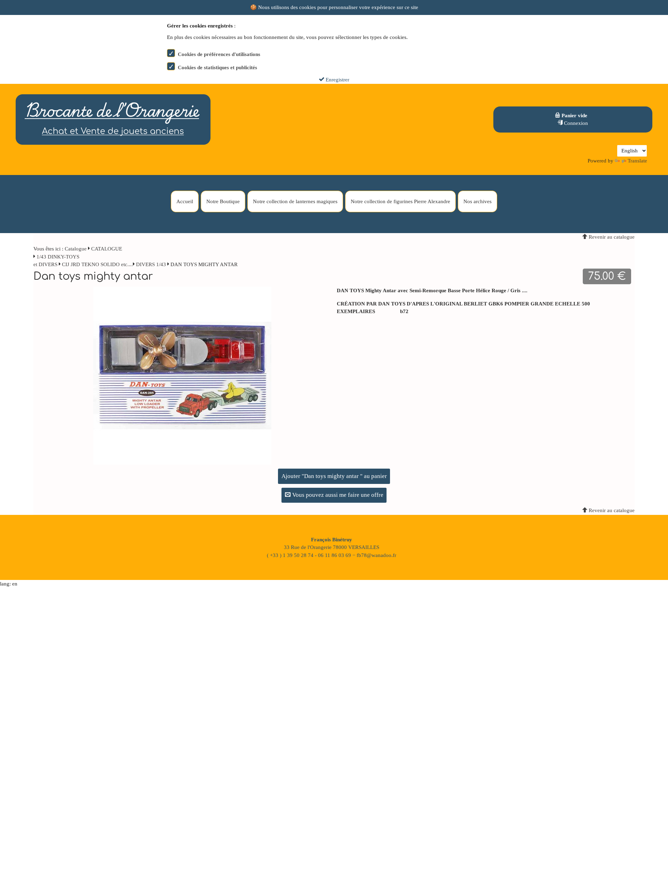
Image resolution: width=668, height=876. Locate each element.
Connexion (575, 123)
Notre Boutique (223, 201)
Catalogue (76, 249)
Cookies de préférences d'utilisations (219, 54)
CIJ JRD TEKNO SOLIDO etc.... (97, 264)
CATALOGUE (106, 249)
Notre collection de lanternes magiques (295, 201)
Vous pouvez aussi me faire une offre (337, 495)
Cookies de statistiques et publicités (217, 67)
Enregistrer (336, 79)
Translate (637, 161)
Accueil (184, 201)
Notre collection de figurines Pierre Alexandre (400, 201)
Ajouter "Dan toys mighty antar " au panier (334, 476)
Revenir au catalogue (611, 237)
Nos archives (477, 201)
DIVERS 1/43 (151, 264)
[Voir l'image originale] (182, 375)
